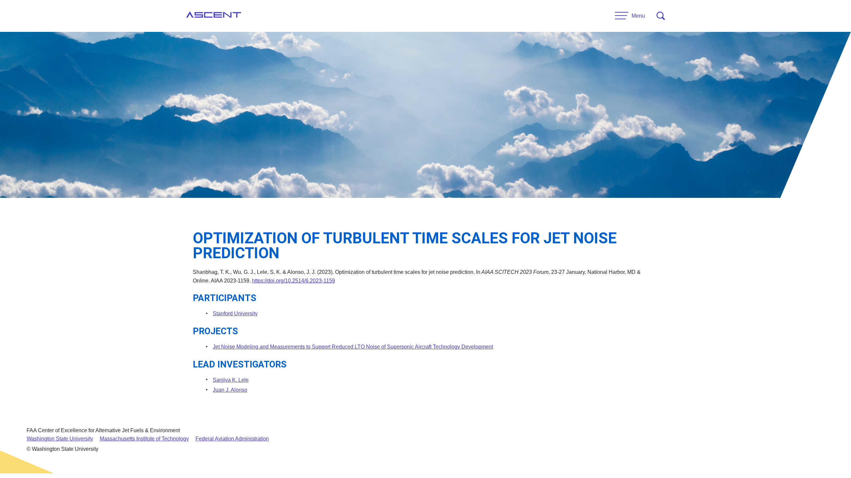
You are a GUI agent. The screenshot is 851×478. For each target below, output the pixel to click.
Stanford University (235, 313)
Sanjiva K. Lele (231, 380)
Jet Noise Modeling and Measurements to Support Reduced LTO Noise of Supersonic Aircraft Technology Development (353, 347)
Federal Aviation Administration (232, 438)
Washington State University (60, 438)
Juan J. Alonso (230, 390)
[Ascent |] (213, 16)
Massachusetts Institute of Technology (144, 438)
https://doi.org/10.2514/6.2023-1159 (293, 280)
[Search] (661, 16)
